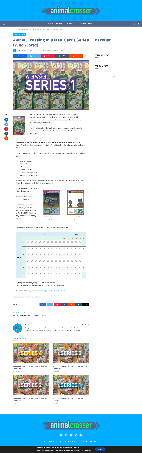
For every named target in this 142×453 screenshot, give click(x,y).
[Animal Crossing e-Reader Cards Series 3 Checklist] (71, 353)
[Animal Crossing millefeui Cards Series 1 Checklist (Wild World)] (51, 85)
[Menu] (4, 24)
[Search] (138, 24)
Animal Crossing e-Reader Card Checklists (49, 291)
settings (87, 450)
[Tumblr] (6, 133)
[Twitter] (6, 124)
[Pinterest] (6, 129)
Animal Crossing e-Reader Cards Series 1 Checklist (69, 399)
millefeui (37, 297)
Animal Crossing (19, 297)
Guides (59, 24)
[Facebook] (6, 120)
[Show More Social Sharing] (85, 56)
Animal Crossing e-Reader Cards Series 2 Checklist (30, 399)
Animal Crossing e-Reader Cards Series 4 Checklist (30, 315)
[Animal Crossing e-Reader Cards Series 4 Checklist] (31, 353)
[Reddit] (6, 138)
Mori (20, 50)
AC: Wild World (71, 441)
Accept (100, 449)
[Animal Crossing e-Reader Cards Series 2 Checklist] (31, 385)
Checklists (72, 24)
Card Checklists (19, 34)
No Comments (53, 50)
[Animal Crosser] (71, 11)
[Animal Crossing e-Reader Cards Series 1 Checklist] (71, 385)
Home (50, 24)
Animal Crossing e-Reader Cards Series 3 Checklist (70, 367)
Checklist (30, 297)
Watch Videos (87, 24)
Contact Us (94, 441)
